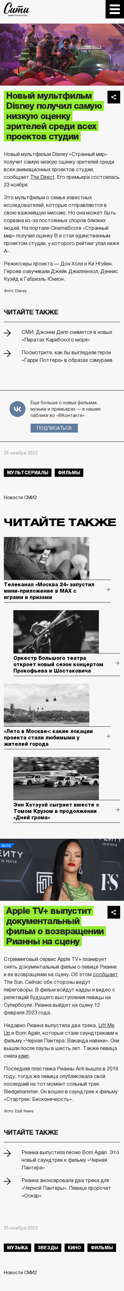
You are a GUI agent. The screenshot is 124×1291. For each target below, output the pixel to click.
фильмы (69, 472)
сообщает (105, 974)
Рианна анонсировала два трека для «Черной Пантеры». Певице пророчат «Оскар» (66, 1188)
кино (74, 1247)
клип (23, 1056)
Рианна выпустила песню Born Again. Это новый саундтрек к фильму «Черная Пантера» (70, 1160)
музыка (17, 1247)
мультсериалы (27, 472)
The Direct (42, 177)
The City (17, 9)
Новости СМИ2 (20, 497)
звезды (48, 1247)
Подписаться (54, 428)
